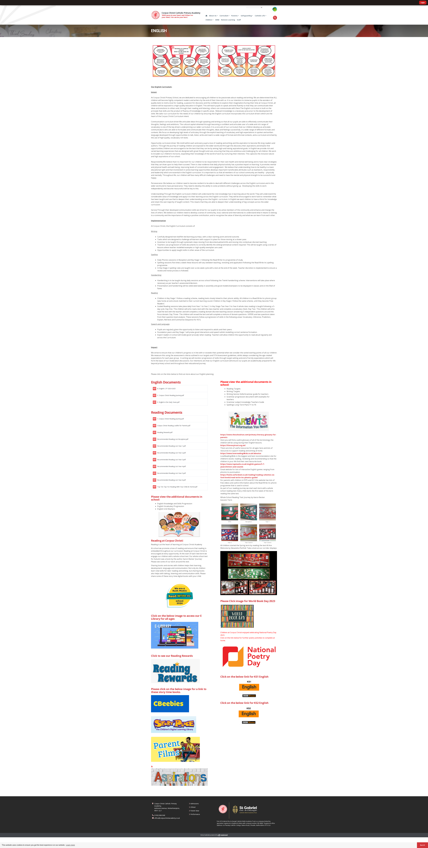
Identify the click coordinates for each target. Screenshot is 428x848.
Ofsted (192, 807)
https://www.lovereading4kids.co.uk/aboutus (240, 453)
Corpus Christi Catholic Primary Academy (181, 12)
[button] (275, 18)
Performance (195, 814)
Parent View (194, 811)
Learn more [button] (70, 845)
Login (423, 3)
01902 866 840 (159, 815)
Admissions (194, 804)
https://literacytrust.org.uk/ (233, 445)
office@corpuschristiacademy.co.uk (167, 818)
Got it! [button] (422, 845)
